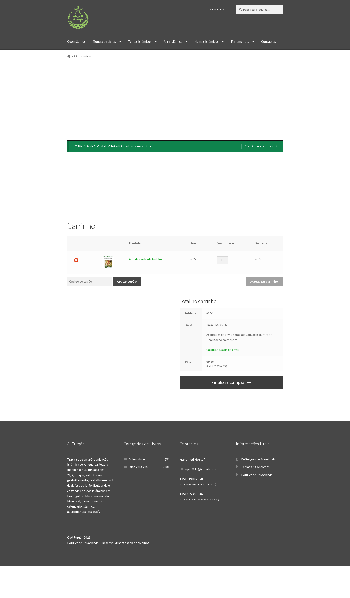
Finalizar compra (227, 382)
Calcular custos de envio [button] (222, 350)
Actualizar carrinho (264, 281)
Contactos (268, 41)
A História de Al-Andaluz (145, 259)
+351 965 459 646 (191, 494)
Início (75, 56)
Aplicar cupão (127, 281)
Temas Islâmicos (140, 41)
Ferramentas (240, 41)
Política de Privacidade (256, 475)
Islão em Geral (139, 467)
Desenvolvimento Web (117, 543)
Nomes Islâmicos (207, 41)
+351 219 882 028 (191, 479)
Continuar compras (259, 146)
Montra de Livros (104, 41)
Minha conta (217, 9)
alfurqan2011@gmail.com (198, 469)
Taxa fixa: (216, 325)
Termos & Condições (255, 467)
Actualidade (137, 459)
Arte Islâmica (173, 41)
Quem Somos (76, 41)
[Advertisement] (175, 103)
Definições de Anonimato (258, 459)
